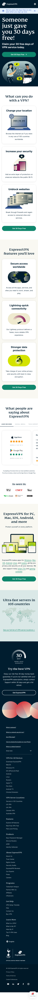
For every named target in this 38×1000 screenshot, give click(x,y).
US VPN (8, 804)
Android (9, 563)
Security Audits (11, 865)
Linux (15, 563)
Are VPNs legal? (10, 737)
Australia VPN (10, 813)
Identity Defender (12, 847)
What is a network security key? (15, 732)
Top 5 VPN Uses (11, 932)
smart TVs (22, 569)
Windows (27, 560)
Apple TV (9, 783)
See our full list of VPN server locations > (19, 630)
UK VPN (8, 807)
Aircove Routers (11, 841)
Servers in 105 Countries (14, 801)
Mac (34, 560)
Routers (8, 780)
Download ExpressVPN (13, 761)
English (11, 941)
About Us (9, 856)
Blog (7, 935)
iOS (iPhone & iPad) (12, 771)
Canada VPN (10, 810)
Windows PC (10, 768)
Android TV (9, 789)
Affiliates (9, 893)
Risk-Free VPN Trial (12, 826)
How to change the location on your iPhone (18, 742)
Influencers (9, 896)
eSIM (7, 844)
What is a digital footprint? (13, 746)
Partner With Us (11, 890)
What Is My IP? (11, 926)
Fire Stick (9, 786)
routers (24, 563)
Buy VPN (9, 914)
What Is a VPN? (11, 923)
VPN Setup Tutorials (12, 905)
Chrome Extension (12, 792)
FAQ (7, 908)
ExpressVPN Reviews (13, 868)
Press (8, 874)
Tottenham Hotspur (12, 887)
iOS (3, 563)
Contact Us (9, 911)
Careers (8, 877)
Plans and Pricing (12, 829)
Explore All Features (12, 823)
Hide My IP (9, 929)
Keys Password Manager (14, 838)
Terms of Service (11, 975)
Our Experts (10, 871)
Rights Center (10, 862)
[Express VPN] (9, 4)
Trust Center (10, 859)
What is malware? (11, 727)
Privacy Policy (10, 972)
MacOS (8, 765)
